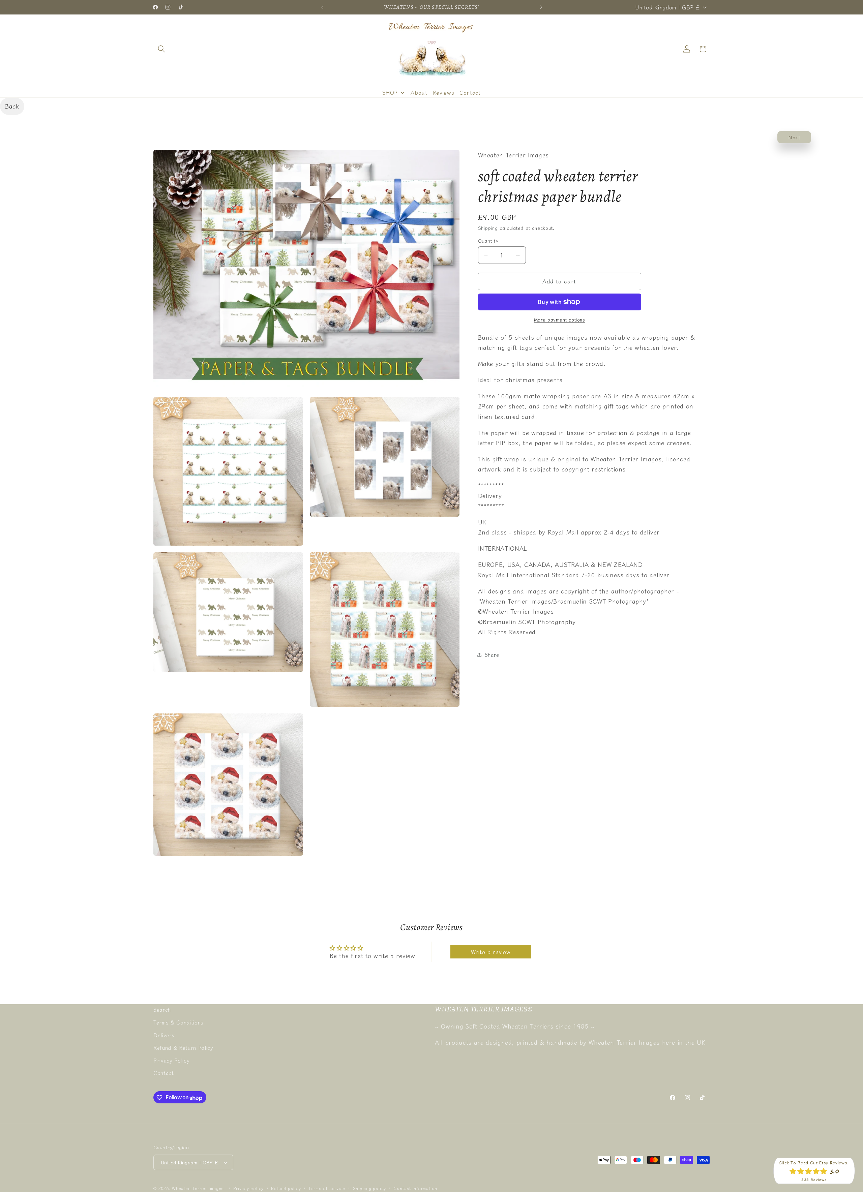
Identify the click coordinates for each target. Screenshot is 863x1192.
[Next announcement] (541, 7)
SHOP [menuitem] (390, 92)
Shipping (488, 228)
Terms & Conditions (178, 1022)
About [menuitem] (419, 92)
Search (162, 1009)
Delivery (164, 1034)
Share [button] (492, 654)
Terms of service (326, 1188)
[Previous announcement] (322, 7)
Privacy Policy (171, 1060)
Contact (163, 1072)
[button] (161, 49)
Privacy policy (248, 1188)
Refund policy (286, 1188)
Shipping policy (369, 1188)
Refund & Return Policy (183, 1047)
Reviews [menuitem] (443, 92)
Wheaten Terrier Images (198, 1188)
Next (794, 137)
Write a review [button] (490, 952)
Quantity (488, 240)
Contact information (415, 1188)
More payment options (559, 319)
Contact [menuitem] (470, 92)
